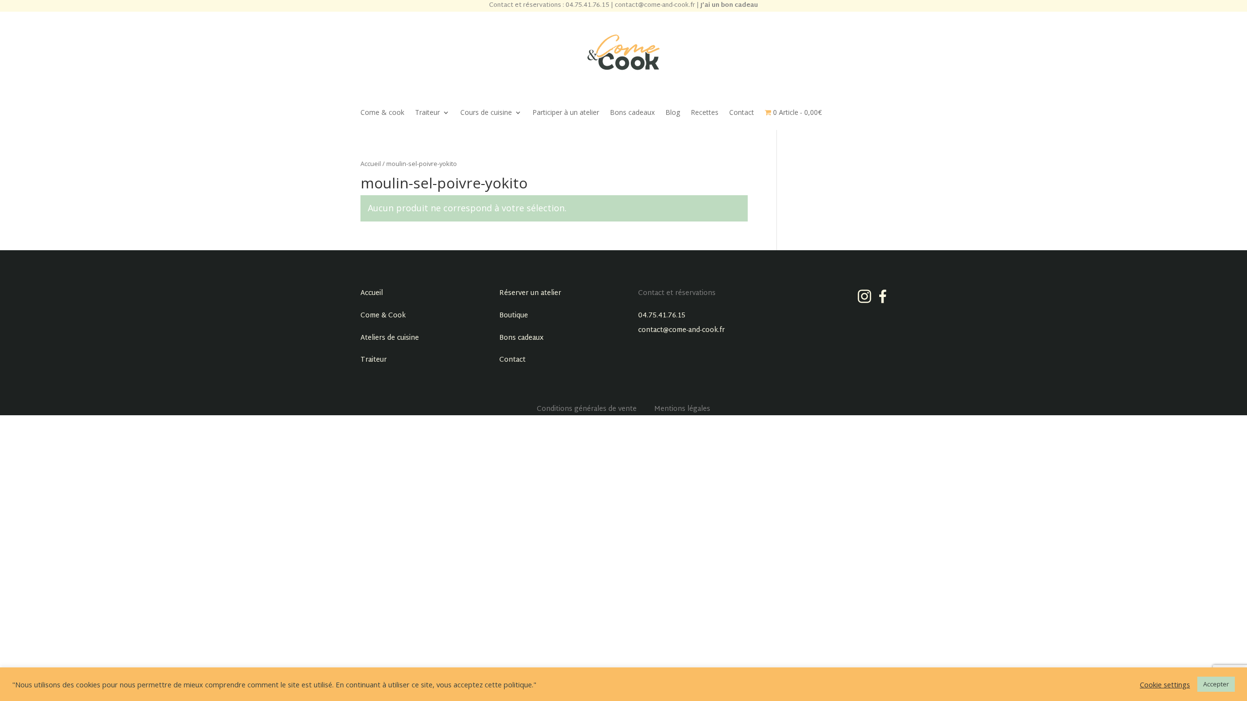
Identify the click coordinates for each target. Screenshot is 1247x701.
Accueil (370, 163)
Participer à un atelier (565, 113)
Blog (672, 113)
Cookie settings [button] (1165, 684)
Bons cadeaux (632, 113)
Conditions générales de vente (587, 409)
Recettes (704, 113)
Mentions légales (682, 409)
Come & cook (382, 113)
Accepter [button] (1216, 684)
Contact (741, 113)
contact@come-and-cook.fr (681, 330)
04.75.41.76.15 (661, 316)
